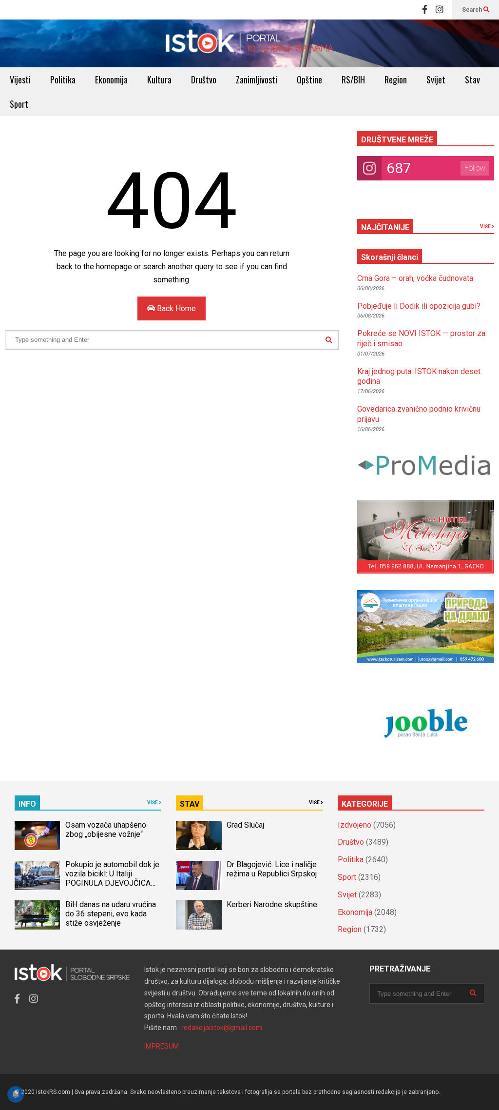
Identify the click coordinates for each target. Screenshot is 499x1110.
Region (395, 79)
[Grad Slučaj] (198, 835)
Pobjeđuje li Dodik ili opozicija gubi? (418, 306)
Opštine (309, 79)
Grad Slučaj (245, 825)
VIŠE (486, 226)
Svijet (435, 79)
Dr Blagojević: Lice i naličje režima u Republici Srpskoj (273, 869)
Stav (472, 79)
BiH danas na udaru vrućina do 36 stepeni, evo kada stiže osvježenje (110, 914)
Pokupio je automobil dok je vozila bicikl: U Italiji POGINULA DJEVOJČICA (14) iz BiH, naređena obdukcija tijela (112, 883)
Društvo (203, 79)
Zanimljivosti (256, 79)
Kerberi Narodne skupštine (272, 904)
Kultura (159, 79)
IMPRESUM (161, 1046)
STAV (189, 804)
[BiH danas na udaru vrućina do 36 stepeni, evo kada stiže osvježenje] (37, 915)
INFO (27, 804)
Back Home (175, 308)
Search (472, 9)
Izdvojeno (354, 825)
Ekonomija (111, 79)
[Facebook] (424, 10)
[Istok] (249, 43)
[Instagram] (439, 10)
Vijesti (20, 79)
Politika (63, 79)
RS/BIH (353, 79)
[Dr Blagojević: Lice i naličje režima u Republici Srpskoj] (198, 875)
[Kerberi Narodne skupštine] (198, 915)
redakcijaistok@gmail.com (221, 1027)
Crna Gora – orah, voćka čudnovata (415, 278)
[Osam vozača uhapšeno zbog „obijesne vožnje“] (37, 835)
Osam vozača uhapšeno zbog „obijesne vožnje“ (105, 829)
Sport (19, 104)
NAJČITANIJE (385, 227)
